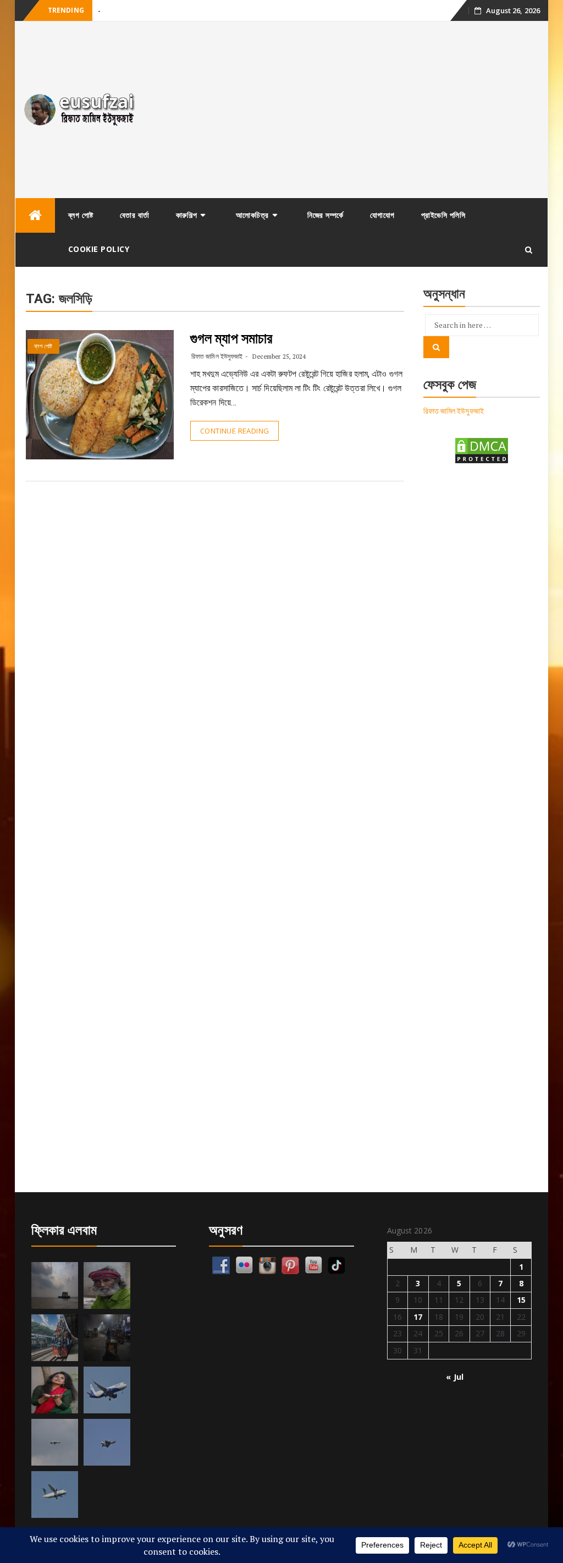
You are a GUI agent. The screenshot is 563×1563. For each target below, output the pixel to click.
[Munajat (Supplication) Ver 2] (54, 1337)
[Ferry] (54, 1285)
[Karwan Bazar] (107, 1337)
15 (521, 1300)
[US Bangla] (54, 1494)
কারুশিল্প (186, 215)
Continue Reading (234, 431)
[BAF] (54, 1442)
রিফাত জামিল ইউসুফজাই (216, 356)
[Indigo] (107, 1390)
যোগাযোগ (382, 215)
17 (417, 1317)
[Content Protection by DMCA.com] (481, 450)
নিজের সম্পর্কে (325, 215)
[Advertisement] (348, 109)
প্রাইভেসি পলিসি (443, 215)
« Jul (454, 1377)
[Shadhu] (107, 1285)
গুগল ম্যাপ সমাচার (231, 338)
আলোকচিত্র (252, 215)
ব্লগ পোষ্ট (80, 215)
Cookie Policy (99, 249)
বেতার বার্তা (135, 215)
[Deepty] (54, 1390)
